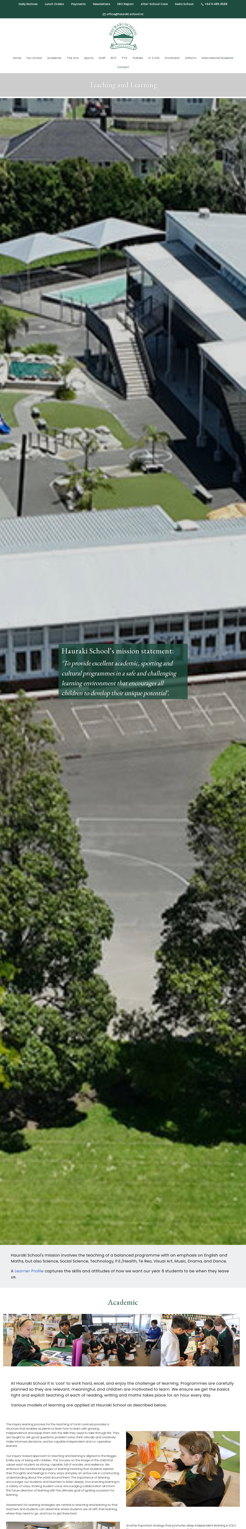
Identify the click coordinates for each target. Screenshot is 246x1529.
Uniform (190, 58)
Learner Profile (29, 1271)
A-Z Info (154, 58)
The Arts (73, 58)
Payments (78, 4)
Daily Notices (28, 4)
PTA (124, 58)
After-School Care (154, 4)
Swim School (184, 4)
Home (17, 58)
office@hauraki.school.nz (123, 14)
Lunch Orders (54, 4)
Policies (138, 58)
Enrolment (172, 58)
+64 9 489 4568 (214, 4)
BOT (114, 58)
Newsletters (101, 4)
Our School (34, 58)
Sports (88, 58)
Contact (123, 67)
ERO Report (125, 4)
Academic (54, 58)
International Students (217, 58)
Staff (102, 58)
